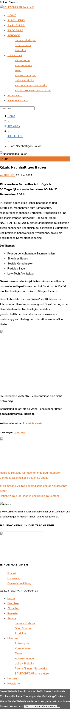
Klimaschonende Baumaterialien (41, 472)
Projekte (15, 30)
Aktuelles (16, 25)
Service (13, 35)
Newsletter (17, 100)
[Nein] (58, 707)
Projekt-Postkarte (32, 423)
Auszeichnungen (25, 75)
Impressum (13, 578)
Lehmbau (5, 477)
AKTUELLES (15, 136)
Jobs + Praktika (24, 80)
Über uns (14, 55)
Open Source (23, 45)
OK (27, 706)
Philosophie (22, 60)
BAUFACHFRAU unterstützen (33, 90)
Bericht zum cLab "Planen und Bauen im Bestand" (30, 496)
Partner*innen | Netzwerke (31, 85)
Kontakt (14, 95)
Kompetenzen (23, 65)
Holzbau (16, 472)
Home (11, 15)
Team (18, 70)
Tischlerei (16, 20)
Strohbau (42, 477)
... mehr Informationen (43, 706)
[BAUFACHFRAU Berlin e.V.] (17, 7)
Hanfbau (5, 472)
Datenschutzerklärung (19, 583)
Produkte (20, 50)
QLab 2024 (20, 433)
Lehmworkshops (25, 40)
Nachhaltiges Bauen (24, 477)
